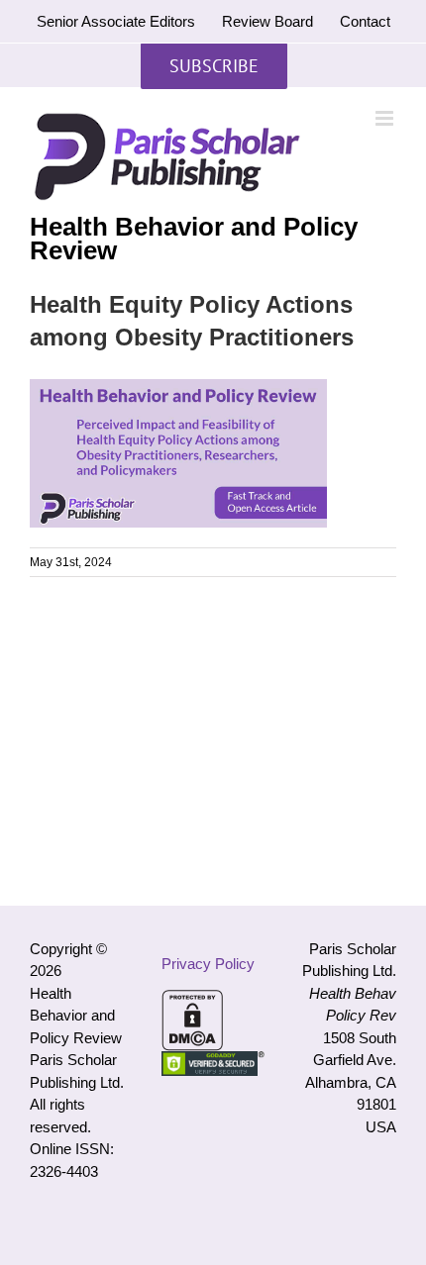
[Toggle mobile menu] (385, 118)
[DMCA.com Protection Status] (192, 1000)
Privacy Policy (208, 963)
